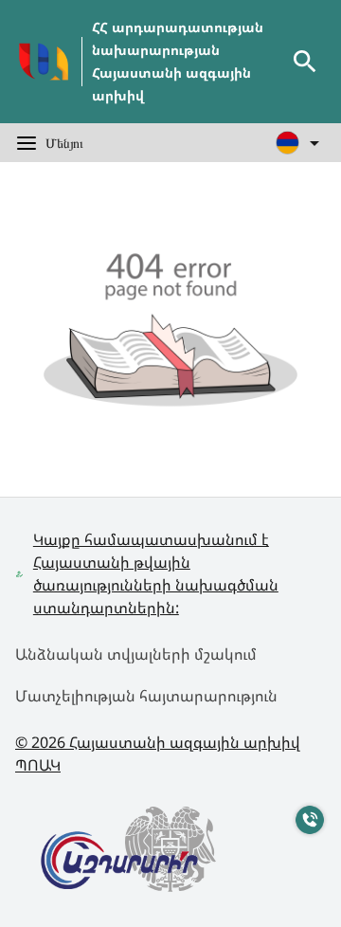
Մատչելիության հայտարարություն (146, 695)
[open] (305, 61)
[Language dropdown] (301, 142)
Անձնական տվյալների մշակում (136, 654)
